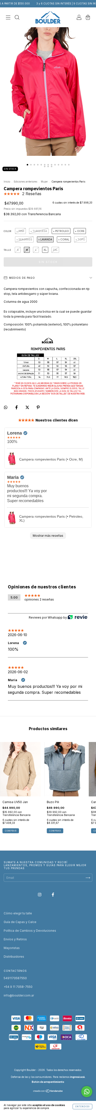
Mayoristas (12, 948)
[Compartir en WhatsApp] (6, 407)
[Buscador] (17, 18)
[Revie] (77, 617)
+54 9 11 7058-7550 (18, 987)
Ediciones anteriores (25, 181)
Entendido (82, 1106)
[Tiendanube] (48, 1091)
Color (7, 231)
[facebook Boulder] (52, 894)
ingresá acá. (77, 1076)
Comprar (10, 831)
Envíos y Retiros (15, 939)
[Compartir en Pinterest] (38, 407)
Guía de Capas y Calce (20, 922)
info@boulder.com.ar (19, 995)
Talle (7, 250)
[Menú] (8, 18)
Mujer (44, 181)
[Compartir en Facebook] (17, 407)
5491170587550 (15, 978)
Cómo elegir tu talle (18, 913)
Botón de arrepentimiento (48, 1081)
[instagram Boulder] (40, 894)
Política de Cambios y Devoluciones (30, 930)
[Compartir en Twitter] (27, 407)
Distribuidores (14, 956)
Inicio (7, 181)
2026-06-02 (18, 672)
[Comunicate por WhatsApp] (86, 1091)
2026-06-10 (17, 635)
